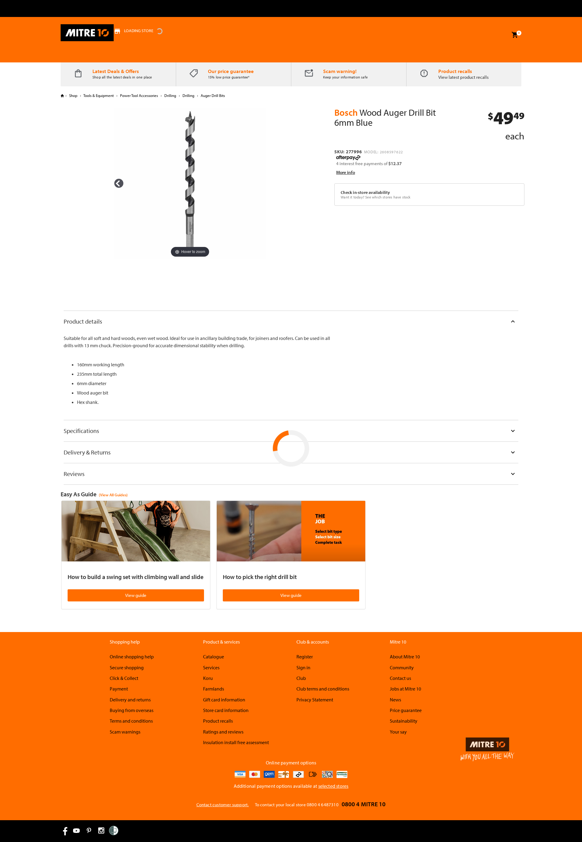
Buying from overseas (131, 710)
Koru (208, 678)
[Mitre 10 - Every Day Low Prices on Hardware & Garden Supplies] (87, 32)
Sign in (303, 667)
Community (402, 667)
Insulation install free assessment (236, 742)
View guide (135, 595)
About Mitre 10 (405, 657)
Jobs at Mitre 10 (405, 689)
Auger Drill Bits (212, 95)
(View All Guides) (113, 494)
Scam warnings (125, 732)
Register (304, 657)
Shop (73, 95)
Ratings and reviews (223, 732)
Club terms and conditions (322, 689)
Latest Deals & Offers (115, 71)
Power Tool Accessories (139, 95)
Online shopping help (132, 657)
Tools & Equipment (99, 95)
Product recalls (455, 71)
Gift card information (224, 700)
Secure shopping (127, 667)
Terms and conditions (131, 721)
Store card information (226, 710)
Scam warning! (339, 71)
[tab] (291, 321)
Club (301, 678)
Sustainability (403, 721)
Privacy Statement (314, 700)
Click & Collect (124, 678)
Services (211, 667)
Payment (119, 689)
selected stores (333, 786)
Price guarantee (406, 710)
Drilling (170, 95)
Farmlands (213, 689)
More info (345, 172)
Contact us (400, 678)
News (395, 700)
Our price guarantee (231, 71)
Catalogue (213, 657)
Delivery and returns (130, 700)
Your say (398, 732)
